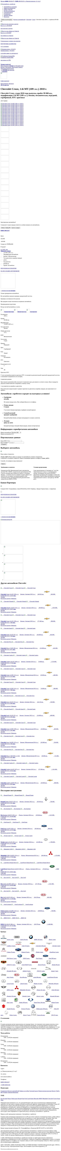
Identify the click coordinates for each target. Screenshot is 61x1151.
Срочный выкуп (33, 1091)
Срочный (8, 12)
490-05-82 (19, 1)
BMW (40, 1098)
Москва (3, 1)
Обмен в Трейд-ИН (5, 227)
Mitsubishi (45, 1098)
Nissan (9, 1098)
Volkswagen (14, 1098)
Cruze (33, 19)
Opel (23, 1098)
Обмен (8, 9)
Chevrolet (28, 19)
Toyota (55, 1098)
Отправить (3, 444)
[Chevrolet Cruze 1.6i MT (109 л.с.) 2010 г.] (12, 103)
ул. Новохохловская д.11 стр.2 (32, 1)
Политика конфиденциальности (9, 1149)
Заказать (8, 15)
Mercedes (36, 1098)
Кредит (54, 1091)
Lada (28, 1098)
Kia (1, 1098)
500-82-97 (9, 1)
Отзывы (5, 1092)
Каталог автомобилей (19, 19)
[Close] (1, 492)
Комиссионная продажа (45, 1091)
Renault (20, 1098)
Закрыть (3, 463)
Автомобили (10, 6)
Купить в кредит (16, 227)
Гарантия (10, 1092)
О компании (7, 14)
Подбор (9, 11)
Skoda (31, 1098)
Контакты (6, 16)
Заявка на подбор (24, 1091)
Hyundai (5, 1098)
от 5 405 (6, 250)
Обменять (13, 598)
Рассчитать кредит (6, 598)
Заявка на (9, 8)
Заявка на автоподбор (6, 19)
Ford (26, 1098)
